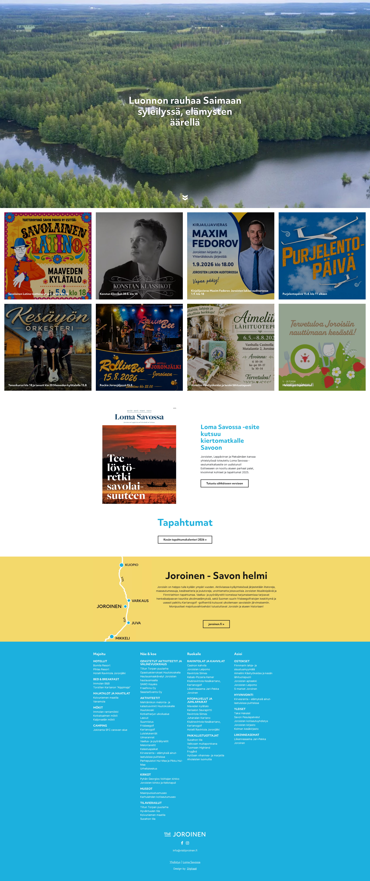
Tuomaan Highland (198, 747)
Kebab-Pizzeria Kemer (200, 677)
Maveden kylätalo (198, 706)
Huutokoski (147, 710)
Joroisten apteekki (245, 681)
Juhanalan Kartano (198, 717)
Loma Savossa (191, 862)
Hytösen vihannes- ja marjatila (205, 755)
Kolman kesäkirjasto (246, 728)
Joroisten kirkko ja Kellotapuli (158, 782)
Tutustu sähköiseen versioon (224, 483)
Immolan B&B (101, 683)
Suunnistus (146, 721)
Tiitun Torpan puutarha (154, 668)
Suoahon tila (147, 818)
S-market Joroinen (245, 688)
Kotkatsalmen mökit (105, 715)
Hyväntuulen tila (150, 811)
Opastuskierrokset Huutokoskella (160, 672)
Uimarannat (147, 737)
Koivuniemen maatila (105, 697)
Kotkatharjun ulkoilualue (154, 713)
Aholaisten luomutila (199, 759)
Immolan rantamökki (105, 711)
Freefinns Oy (148, 688)
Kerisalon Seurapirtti (199, 710)
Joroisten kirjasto (244, 724)
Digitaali (192, 868)
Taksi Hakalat (242, 713)
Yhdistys (175, 862)
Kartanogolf (147, 729)
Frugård (192, 751)
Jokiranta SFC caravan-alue (110, 729)
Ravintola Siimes (197, 673)
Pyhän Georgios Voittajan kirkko (159, 778)
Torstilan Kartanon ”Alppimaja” (112, 687)
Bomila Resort (101, 665)
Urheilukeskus (148, 768)
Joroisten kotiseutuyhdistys (251, 721)
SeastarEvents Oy (151, 692)
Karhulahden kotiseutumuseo (158, 796)
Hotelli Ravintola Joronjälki (109, 673)
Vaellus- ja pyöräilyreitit (154, 741)
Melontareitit (148, 745)
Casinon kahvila (196, 665)
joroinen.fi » (216, 624)
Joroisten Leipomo (198, 669)
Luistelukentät (148, 733)
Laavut (144, 717)
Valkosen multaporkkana (202, 743)
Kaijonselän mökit (104, 719)
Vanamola (99, 701)
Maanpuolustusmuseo (153, 792)
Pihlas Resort (101, 669)
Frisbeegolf (147, 725)
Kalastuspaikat (149, 749)
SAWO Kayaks (148, 684)
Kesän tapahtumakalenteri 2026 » (185, 539)
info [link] (185, 850)
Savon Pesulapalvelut (247, 717)
